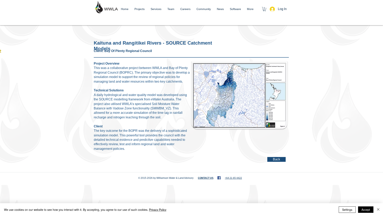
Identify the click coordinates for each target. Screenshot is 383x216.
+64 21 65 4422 (233, 178)
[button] (264, 9)
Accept (365, 210)
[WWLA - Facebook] (219, 177)
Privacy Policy (157, 210)
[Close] (378, 209)
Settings (347, 210)
